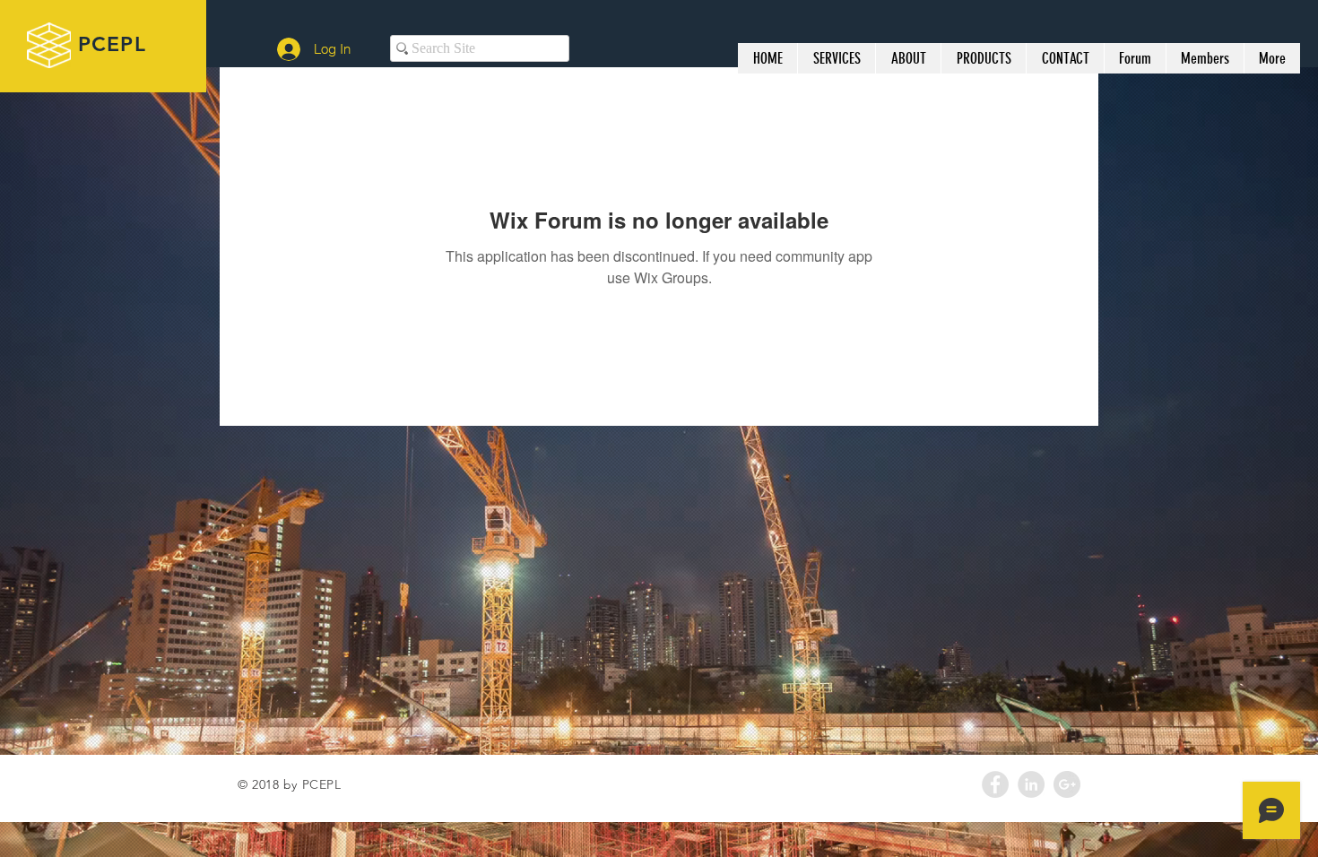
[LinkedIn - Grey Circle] (1031, 784)
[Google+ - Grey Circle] (1067, 784)
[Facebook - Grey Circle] (995, 784)
